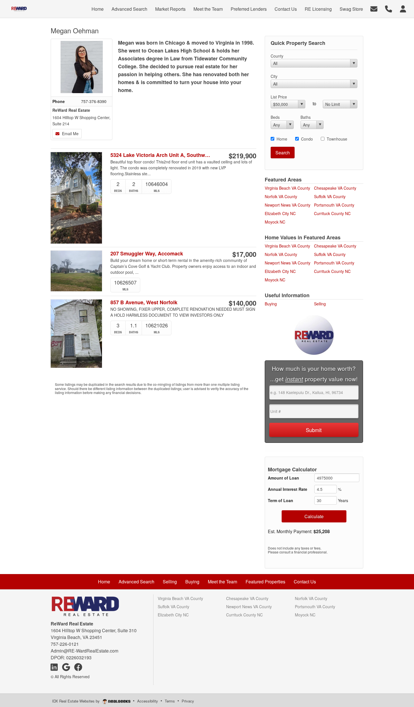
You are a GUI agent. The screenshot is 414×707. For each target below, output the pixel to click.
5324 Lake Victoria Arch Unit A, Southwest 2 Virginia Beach (161, 155)
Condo (307, 139)
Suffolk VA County (330, 196)
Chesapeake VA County (335, 188)
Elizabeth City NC (280, 213)
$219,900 (242, 155)
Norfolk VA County (281, 196)
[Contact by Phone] (388, 8)
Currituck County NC (332, 213)
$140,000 (242, 302)
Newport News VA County (287, 205)
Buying (271, 304)
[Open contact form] (373, 8)
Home (282, 139)
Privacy (188, 701)
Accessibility (147, 701)
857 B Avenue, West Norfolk (143, 302)
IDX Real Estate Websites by (76, 701)
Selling (320, 304)
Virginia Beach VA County (287, 188)
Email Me (70, 133)
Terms (170, 701)
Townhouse (337, 139)
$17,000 (244, 254)
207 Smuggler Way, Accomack (146, 254)
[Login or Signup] (403, 8)
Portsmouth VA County (334, 205)
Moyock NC (275, 222)
